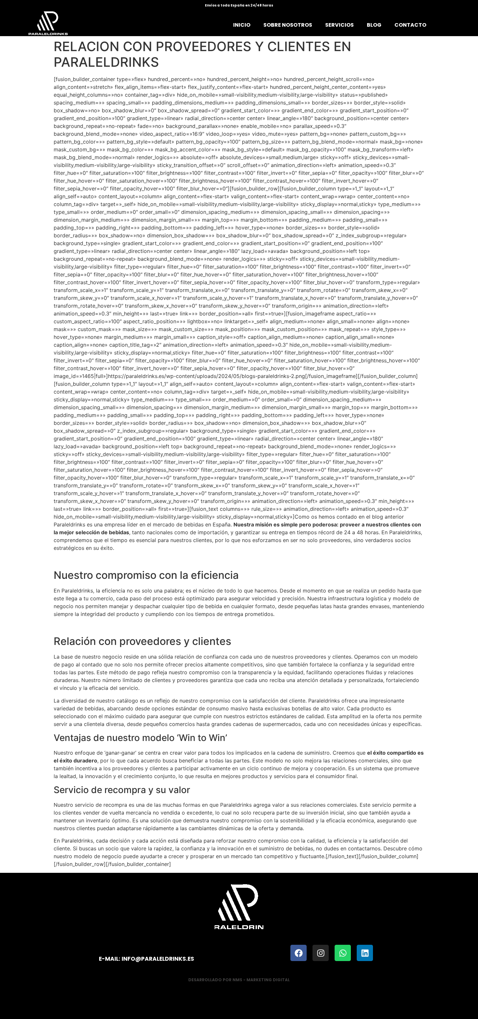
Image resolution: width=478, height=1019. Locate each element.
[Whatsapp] (343, 953)
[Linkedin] (365, 953)
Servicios (339, 25)
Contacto (410, 25)
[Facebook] (298, 953)
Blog (374, 25)
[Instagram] (320, 953)
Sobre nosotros (287, 25)
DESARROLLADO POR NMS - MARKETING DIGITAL (239, 980)
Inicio (241, 25)
